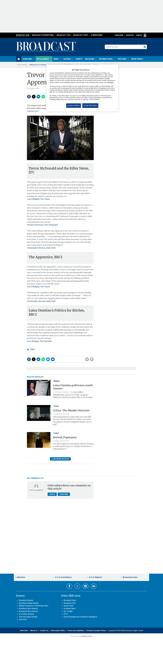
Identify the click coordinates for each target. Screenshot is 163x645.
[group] (137, 59)
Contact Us (44, 630)
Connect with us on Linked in (94, 586)
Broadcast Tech (64, 35)
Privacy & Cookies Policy (96, 630)
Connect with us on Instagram (85, 586)
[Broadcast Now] (46, 51)
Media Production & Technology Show (33, 606)
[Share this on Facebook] (29, 97)
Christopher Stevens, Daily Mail (41, 248)
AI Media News (96, 35)
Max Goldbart (78, 392)
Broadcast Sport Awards (28, 608)
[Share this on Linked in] (38, 97)
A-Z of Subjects (95, 577)
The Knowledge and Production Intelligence (80, 617)
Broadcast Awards (26, 600)
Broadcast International (43, 35)
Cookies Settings (73, 105)
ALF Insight (68, 611)
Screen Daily (68, 606)
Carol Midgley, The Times (38, 199)
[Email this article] (53, 359)
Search (144, 47)
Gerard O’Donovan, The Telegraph (42, 225)
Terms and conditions (75, 630)
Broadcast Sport (80, 35)
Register (130, 35)
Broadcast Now (22, 35)
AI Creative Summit (26, 614)
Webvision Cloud (86, 636)
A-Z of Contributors (63, 577)
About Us (33, 630)
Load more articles (60, 459)
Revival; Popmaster (65, 437)
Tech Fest (23, 619)
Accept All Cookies (90, 105)
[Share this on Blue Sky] (48, 359)
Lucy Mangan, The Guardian (39, 341)
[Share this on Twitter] (34, 97)
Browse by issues (130, 577)
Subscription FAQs (58, 630)
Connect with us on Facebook (69, 586)
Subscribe (119, 35)
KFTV (66, 614)
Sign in (139, 35)
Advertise (21, 577)
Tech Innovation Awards (28, 617)
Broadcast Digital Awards (29, 603)
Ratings (56, 381)
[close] (93, 355)
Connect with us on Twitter (77, 586)
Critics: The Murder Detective (71, 410)
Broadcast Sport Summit (28, 611)
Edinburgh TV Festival (38, 65)
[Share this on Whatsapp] (43, 97)
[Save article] (92, 359)
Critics (32, 349)
